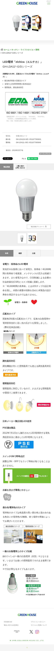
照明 (37, 50)
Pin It (24, 159)
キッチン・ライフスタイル (22, 50)
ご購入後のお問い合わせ (20, 167)
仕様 (33, 253)
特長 (6, 253)
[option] (27, 200)
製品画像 (7, 167)
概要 (20, 253)
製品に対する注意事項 (11, 625)
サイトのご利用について (39, 625)
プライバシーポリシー (38, 622)
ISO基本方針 (8, 622)
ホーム (6, 50)
